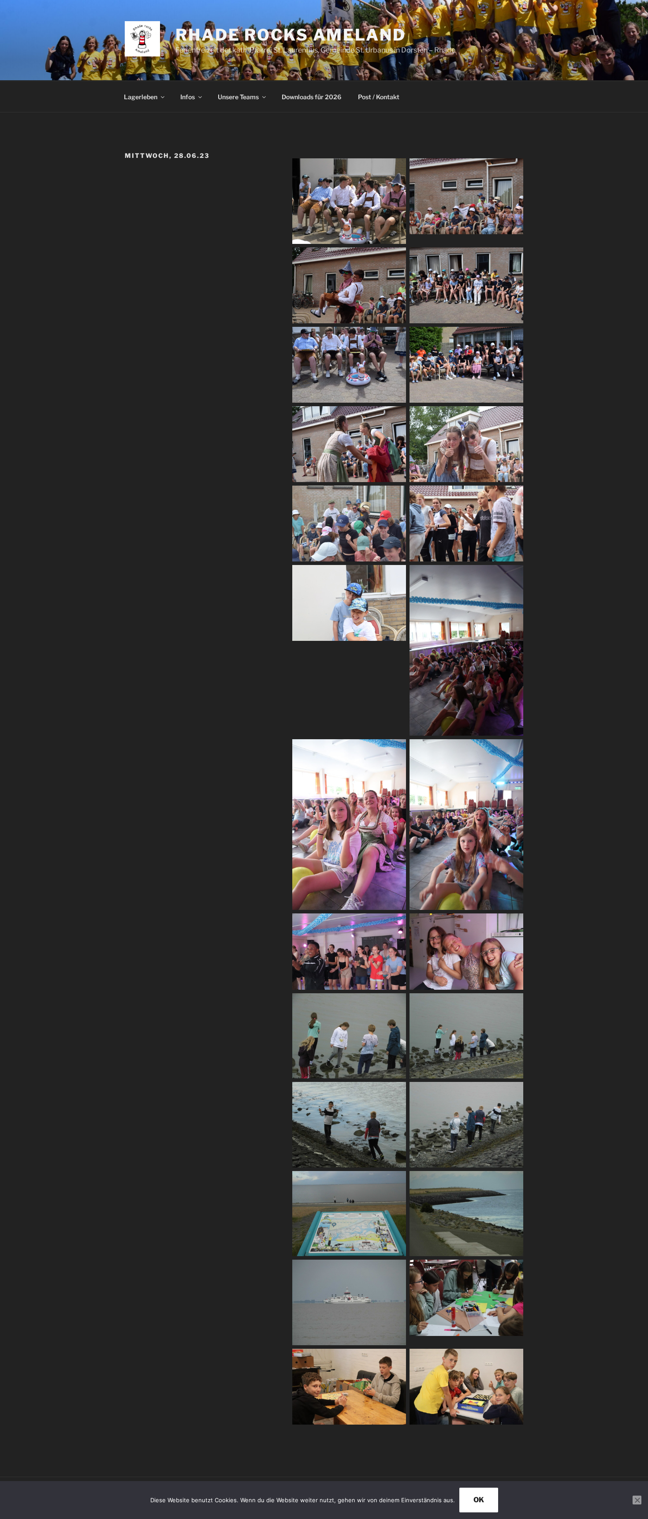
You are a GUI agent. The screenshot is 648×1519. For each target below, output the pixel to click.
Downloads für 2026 (311, 97)
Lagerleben (140, 97)
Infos (187, 97)
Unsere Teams (238, 97)
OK (478, 1500)
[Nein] (637, 1500)
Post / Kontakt (378, 97)
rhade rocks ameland (290, 35)
